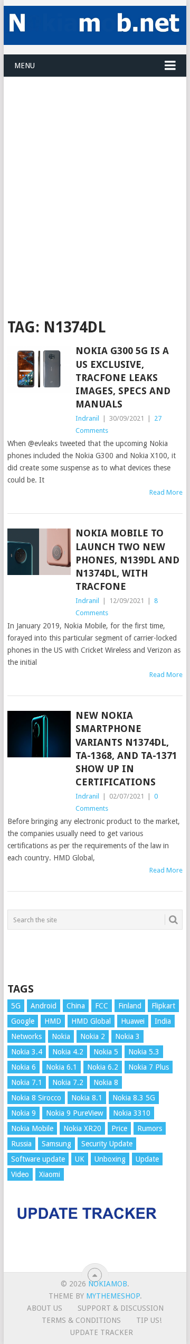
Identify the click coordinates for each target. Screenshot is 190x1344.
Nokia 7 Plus (148, 1067)
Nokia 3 (127, 1036)
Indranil (87, 418)
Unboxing (110, 1159)
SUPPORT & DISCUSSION (121, 1308)
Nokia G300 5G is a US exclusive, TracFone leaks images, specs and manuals (122, 377)
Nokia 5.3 (143, 1052)
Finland (129, 1006)
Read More (166, 492)
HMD (52, 1021)
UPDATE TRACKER (101, 1332)
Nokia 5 (105, 1052)
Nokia (61, 1036)
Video (20, 1174)
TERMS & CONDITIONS (81, 1320)
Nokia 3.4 (26, 1052)
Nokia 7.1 (26, 1082)
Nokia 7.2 (67, 1082)
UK (79, 1159)
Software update (38, 1159)
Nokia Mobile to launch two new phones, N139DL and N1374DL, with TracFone (127, 559)
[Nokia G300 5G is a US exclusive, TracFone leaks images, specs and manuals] (38, 369)
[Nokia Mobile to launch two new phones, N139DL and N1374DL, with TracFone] (38, 552)
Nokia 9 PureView (74, 1113)
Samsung (56, 1143)
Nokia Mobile (32, 1128)
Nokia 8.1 (86, 1097)
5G (16, 1006)
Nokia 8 (105, 1082)
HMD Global (91, 1021)
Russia (21, 1143)
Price (119, 1128)
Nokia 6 (23, 1067)
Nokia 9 (23, 1113)
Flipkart (163, 1006)
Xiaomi (49, 1174)
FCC (101, 1006)
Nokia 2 (92, 1036)
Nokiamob (107, 1284)
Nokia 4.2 (67, 1052)
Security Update (106, 1143)
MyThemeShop (113, 1296)
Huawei (133, 1021)
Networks (26, 1036)
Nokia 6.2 (102, 1067)
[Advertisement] (95, 172)
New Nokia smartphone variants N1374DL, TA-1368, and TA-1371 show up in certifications (126, 748)
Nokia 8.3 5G (133, 1097)
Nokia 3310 (131, 1113)
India (163, 1021)
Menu (24, 65)
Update (147, 1159)
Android (43, 1006)
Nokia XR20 (82, 1128)
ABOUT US (44, 1308)
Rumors (149, 1128)
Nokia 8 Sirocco (36, 1097)
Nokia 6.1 (61, 1067)
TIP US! (149, 1320)
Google (22, 1021)
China (75, 1006)
